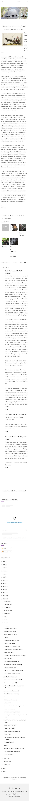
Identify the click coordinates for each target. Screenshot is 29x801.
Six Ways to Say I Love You (10, 676)
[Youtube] (12, 788)
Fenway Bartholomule (11, 437)
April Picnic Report (8, 658)
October (6, 607)
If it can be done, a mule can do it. (12, 731)
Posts (4, 548)
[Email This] (4, 218)
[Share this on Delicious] (21, 215)
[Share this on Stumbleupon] (19, 215)
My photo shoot (8, 703)
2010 (4, 598)
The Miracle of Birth (9, 742)
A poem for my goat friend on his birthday (14, 748)
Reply (6, 409)
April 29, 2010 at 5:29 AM (20, 414)
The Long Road (7, 734)
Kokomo (6, 637)
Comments (5, 551)
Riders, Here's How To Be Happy (12, 751)
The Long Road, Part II (9, 728)
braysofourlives (8, 538)
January (6, 764)
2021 (4, 571)
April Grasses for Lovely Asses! (11, 690)
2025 (4, 564)
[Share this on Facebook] (8, 215)
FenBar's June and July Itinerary (11, 693)
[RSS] (19, 788)
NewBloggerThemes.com (14, 796)
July (5, 616)
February (6, 761)
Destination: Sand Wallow (10, 631)
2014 (4, 586)
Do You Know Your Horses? (10, 699)
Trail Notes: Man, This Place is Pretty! (13, 649)
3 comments (20, 29)
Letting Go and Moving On (10, 634)
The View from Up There (10, 667)
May (5, 622)
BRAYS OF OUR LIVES (16, 791)
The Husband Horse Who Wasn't (12, 646)
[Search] (27, 1)
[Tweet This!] (10, 215)
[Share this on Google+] (13, 215)
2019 (4, 577)
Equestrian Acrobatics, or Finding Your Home (15, 706)
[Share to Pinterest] (10, 218)
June (5, 619)
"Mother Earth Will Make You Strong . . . (13, 664)
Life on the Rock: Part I (9, 709)
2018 (4, 580)
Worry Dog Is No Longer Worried (12, 712)
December (6, 601)
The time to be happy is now (10, 628)
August (6, 613)
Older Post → (24, 262)
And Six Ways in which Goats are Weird (13, 670)
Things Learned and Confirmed (14, 26)
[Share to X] (7, 218)
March (6, 758)
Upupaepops (8, 414)
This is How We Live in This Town (12, 673)
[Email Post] (2, 218)
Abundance (6, 697)
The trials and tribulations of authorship (13, 251)
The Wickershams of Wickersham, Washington (15, 655)
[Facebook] (9, 788)
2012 (4, 592)
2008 (4, 771)
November (7, 604)
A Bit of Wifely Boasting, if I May (12, 661)
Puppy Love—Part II (8, 754)
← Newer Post (5, 262)
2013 (4, 589)
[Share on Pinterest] (15, 215)
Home (15, 262)
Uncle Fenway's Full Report (10, 725)
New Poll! (6, 745)
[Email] (16, 788)
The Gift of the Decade (9, 643)
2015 (4, 583)
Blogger (14, 779)
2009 (4, 768)
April (5, 626)
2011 (4, 595)
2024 (4, 567)
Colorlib (12, 794)
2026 (4, 561)
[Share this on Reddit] (23, 215)
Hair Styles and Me (8, 652)
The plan (4, 247)
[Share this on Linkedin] (17, 215)
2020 (4, 574)
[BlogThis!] (6, 218)
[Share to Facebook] (8, 218)
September (7, 610)
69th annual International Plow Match (13, 679)
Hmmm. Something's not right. (11, 682)
